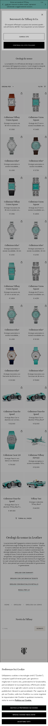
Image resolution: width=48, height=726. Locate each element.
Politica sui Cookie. (23, 700)
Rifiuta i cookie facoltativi (24, 715)
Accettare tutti (24, 721)
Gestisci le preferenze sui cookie (24, 708)
